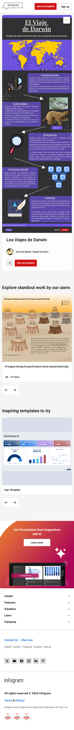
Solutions (10, 609)
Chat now (27, 640)
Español (37, 646)
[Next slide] (14, 390)
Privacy (20, 700)
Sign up (65, 6)
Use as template (46, 6)
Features (9, 602)
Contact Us (11, 640)
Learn (8, 615)
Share (9, 230)
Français (47, 646)
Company (10, 621)
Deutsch (17, 646)
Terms (8, 700)
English (7, 646)
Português (27, 646)
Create (8, 596)
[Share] (9, 263)
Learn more (37, 542)
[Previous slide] (6, 390)
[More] (66, 20)
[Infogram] (12, 6)
